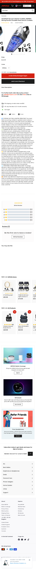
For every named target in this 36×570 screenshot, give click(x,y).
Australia (3, 529)
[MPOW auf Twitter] (25, 539)
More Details (18, 404)
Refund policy (4, 511)
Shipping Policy (5, 513)
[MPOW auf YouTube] (22, 539)
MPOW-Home (12, 277)
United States (5, 522)
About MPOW (4, 504)
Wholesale (21, 513)
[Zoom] (29, 49)
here (24, 94)
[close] (29, 560)
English (27, 5)
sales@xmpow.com (10, 94)
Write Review (18, 237)
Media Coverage (5, 506)
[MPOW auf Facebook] (19, 539)
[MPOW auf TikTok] (28, 539)
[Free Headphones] (18, 419)
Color (3, 64)
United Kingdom (5, 524)
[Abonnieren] (30, 454)
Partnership (21, 509)
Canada (3, 531)
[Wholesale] (18, 387)
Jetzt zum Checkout (18, 81)
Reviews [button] (6, 226)
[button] (5, 22)
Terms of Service (5, 515)
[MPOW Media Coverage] (18, 356)
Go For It (18, 436)
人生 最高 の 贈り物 (5, 517)
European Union (5, 526)
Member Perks (21, 506)
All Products (12, 308)
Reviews (20, 511)
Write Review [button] (18, 205)
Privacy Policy (4, 509)
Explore (18, 373)
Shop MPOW (21, 504)
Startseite (3, 16)
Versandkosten (13, 72)
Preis (3, 57)
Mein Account (21, 515)
